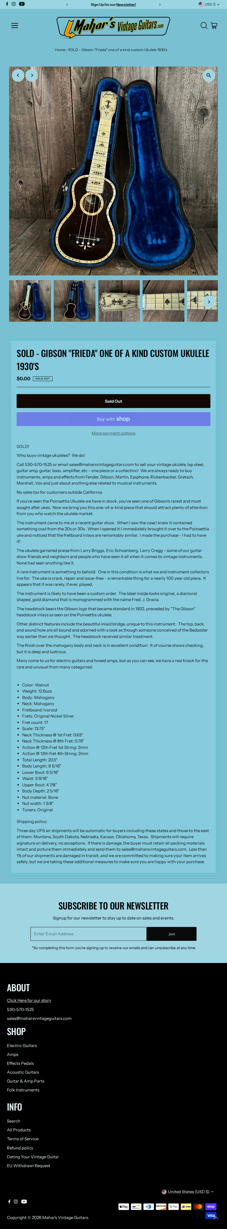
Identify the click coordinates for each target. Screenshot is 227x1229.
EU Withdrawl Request (28, 1165)
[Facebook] (9, 1202)
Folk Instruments (23, 1090)
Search (13, 1121)
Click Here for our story (29, 1000)
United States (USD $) (189, 1191)
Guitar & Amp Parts (25, 1081)
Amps (12, 1054)
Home (60, 49)
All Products (19, 1129)
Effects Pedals (20, 1063)
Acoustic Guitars (23, 1072)
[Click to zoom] (209, 75)
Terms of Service (22, 1138)
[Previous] (18, 75)
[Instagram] (15, 1202)
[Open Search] (204, 25)
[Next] (31, 75)
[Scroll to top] (215, 1217)
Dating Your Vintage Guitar (33, 1156)
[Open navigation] (29, 25)
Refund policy (20, 1148)
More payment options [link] (113, 433)
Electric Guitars (22, 1045)
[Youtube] (24, 1202)
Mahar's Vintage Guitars (65, 1217)
